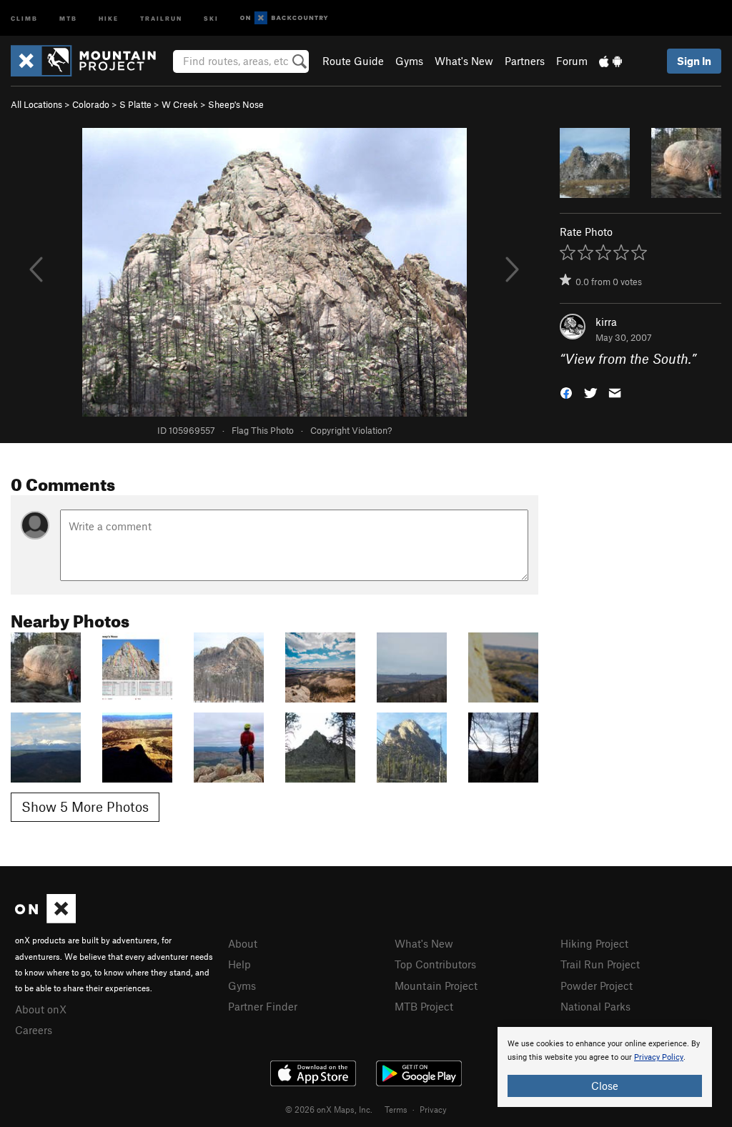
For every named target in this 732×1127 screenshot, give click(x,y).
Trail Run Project (600, 964)
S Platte (135, 104)
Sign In (694, 60)
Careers (33, 1029)
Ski (211, 17)
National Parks (595, 1006)
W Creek (180, 104)
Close (604, 1085)
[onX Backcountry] (284, 18)
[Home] (90, 60)
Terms (396, 1109)
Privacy (433, 1109)
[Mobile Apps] (610, 60)
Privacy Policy (658, 1057)
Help (239, 964)
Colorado (90, 104)
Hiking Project (594, 943)
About (242, 943)
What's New (464, 60)
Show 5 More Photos (85, 806)
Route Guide (353, 60)
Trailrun (161, 17)
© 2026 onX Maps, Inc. (328, 1109)
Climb (24, 17)
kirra (606, 321)
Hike (109, 17)
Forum (572, 60)
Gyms (409, 60)
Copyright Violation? (351, 430)
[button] (566, 392)
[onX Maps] (45, 919)
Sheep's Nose (236, 104)
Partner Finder (262, 1006)
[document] (605, 1067)
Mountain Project (436, 985)
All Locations (36, 104)
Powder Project (596, 985)
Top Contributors (435, 964)
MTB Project (424, 1006)
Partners (525, 60)
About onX (40, 1009)
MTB (68, 17)
